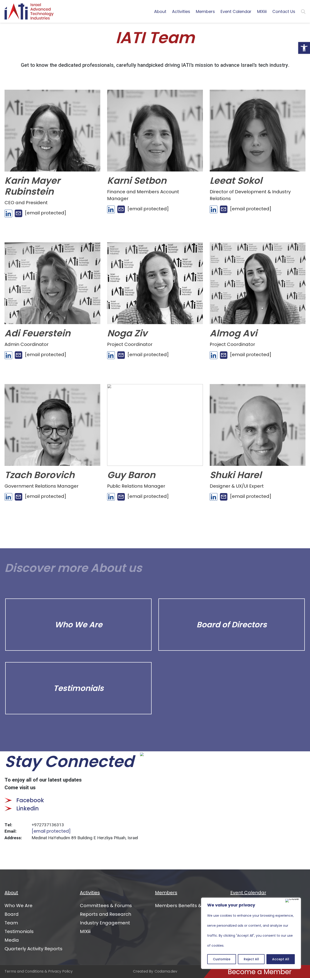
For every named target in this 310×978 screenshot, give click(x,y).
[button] (304, 48)
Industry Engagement (105, 923)
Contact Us (283, 11)
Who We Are (18, 905)
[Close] (292, 900)
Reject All (251, 959)
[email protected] (51, 831)
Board (12, 914)
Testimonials (19, 931)
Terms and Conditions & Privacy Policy (39, 971)
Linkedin (27, 808)
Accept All (280, 959)
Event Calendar (236, 11)
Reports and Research (105, 914)
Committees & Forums (106, 905)
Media (12, 940)
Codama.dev (166, 971)
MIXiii (262, 11)
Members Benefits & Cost (184, 905)
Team (11, 923)
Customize (221, 959)
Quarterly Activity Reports (33, 949)
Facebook (30, 800)
